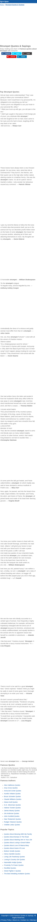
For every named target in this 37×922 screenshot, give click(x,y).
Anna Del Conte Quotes (12, 791)
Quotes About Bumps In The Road (16, 837)
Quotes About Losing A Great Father (17, 842)
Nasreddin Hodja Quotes (13, 862)
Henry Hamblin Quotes (12, 854)
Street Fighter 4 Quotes (12, 871)
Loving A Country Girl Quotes (14, 859)
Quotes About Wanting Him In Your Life (18, 840)
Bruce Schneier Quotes (12, 796)
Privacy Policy (6, 920)
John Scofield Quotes (11, 816)
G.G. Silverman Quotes (12, 805)
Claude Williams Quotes (12, 799)
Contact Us (25, 920)
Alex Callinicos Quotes (12, 785)
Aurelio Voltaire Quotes (12, 794)
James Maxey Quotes (12, 810)
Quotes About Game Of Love (14, 848)
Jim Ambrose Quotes (11, 813)
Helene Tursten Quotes (12, 808)
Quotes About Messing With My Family (18, 834)
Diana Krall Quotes (11, 802)
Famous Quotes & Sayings (23, 915)
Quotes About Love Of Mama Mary (16, 845)
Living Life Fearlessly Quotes (14, 857)
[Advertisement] (18, 24)
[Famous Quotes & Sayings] (4, 2)
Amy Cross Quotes (11, 788)
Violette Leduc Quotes (12, 825)
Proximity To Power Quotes (14, 865)
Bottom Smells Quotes (12, 851)
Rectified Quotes (10, 868)
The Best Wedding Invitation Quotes (17, 874)
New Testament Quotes (12, 819)
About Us (16, 920)
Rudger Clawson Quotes (13, 822)
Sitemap (33, 920)
